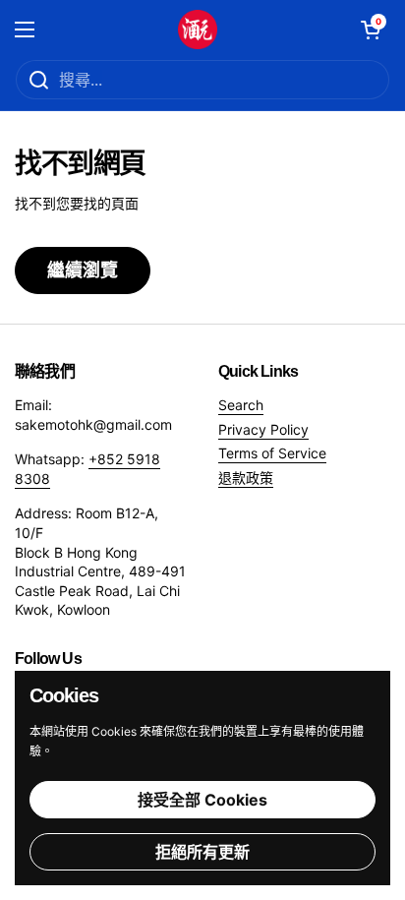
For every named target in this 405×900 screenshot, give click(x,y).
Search (240, 404)
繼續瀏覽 (82, 270)
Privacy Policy (263, 429)
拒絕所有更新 (202, 852)
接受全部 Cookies (202, 800)
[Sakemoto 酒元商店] (197, 29)
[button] (370, 29)
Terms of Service (272, 453)
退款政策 (245, 477)
